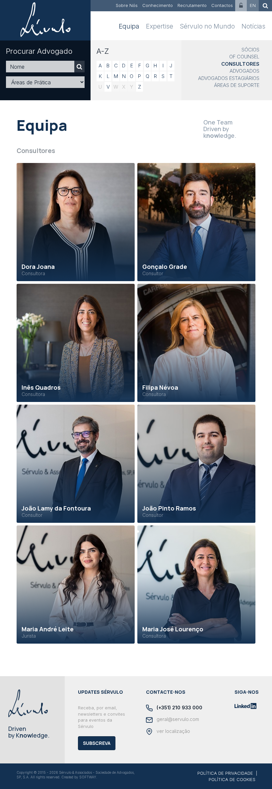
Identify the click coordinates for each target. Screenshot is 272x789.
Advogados (244, 71)
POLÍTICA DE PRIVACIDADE (225, 773)
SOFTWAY (87, 777)
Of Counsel (244, 56)
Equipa (129, 26)
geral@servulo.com (177, 719)
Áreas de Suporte (236, 85)
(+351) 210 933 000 (178, 707)
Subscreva (96, 743)
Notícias (253, 26)
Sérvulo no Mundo (207, 26)
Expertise (159, 26)
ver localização (172, 731)
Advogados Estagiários (228, 78)
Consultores (240, 64)
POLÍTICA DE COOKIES (232, 779)
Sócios (250, 49)
